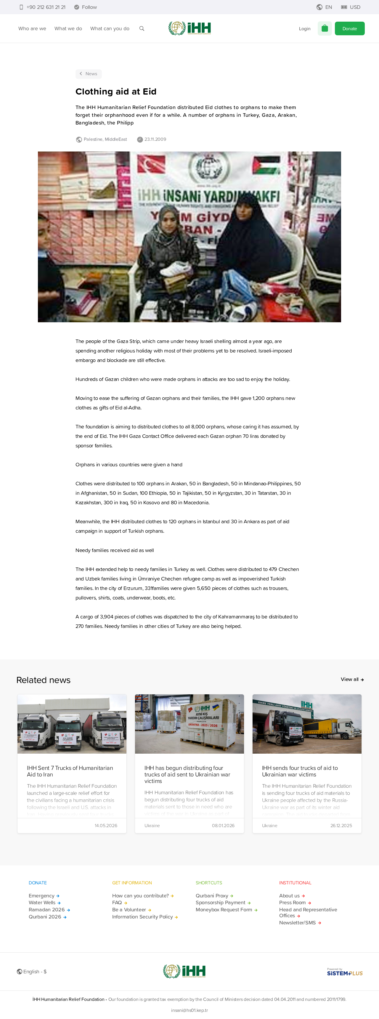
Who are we (32, 28)
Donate (350, 28)
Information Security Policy (142, 917)
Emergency (41, 896)
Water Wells (42, 902)
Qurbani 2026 (45, 917)
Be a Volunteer (129, 910)
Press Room (292, 902)
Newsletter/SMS (297, 923)
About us (289, 896)
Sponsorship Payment (220, 902)
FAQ (117, 902)
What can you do (109, 28)
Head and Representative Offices (308, 912)
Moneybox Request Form (224, 910)
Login (305, 28)
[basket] (325, 28)
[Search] (142, 28)
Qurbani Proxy (212, 896)
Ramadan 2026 (47, 910)
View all (350, 679)
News (91, 73)
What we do (68, 28)
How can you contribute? (140, 896)
